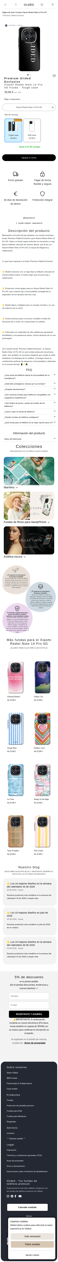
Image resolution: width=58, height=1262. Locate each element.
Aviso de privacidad (34, 1043)
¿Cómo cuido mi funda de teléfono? (19, 412)
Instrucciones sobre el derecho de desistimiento (27, 1171)
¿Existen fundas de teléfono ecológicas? (21, 417)
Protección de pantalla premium (20, 1105)
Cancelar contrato (27, 1207)
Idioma (29, 1216)
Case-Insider (12, 1089)
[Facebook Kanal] (16, 1196)
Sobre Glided (12, 1073)
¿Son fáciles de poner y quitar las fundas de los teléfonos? (24, 404)
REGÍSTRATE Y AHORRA (29, 1014)
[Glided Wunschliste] (42, 5)
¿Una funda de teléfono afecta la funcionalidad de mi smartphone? (27, 376)
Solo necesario (32, 1236)
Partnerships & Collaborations (19, 1083)
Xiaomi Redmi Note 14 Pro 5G (35, 12)
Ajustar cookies (32, 1255)
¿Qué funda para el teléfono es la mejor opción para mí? (28, 422)
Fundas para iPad (14, 1111)
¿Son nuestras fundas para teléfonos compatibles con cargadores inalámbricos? (27, 396)
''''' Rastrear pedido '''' (16, 1138)
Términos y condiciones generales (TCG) (24, 1155)
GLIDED (29, 4)
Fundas (19, 12)
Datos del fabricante (12, 439)
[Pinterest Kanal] (12, 1196)
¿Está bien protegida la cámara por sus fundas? (24, 384)
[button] (27, 74)
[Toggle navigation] (5, 5)
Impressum (11, 1150)
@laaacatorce (29, 218)
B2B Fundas (12, 1078)
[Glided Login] (16, 5)
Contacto (10, 1133)
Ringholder (11, 1122)
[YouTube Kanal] (20, 1196)
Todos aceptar (32, 1244)
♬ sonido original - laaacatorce (29, 223)
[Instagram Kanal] (8, 1196)
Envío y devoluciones (16, 1166)
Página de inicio (8, 12)
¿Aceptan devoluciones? (14, 389)
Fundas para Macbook (16, 1116)
